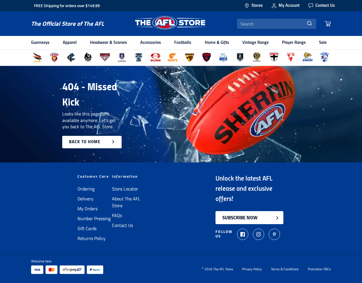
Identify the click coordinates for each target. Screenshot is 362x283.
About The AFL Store (126, 202)
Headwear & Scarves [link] (108, 42)
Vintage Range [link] (255, 42)
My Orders (87, 208)
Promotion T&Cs (319, 269)
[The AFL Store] (170, 23)
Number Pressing (94, 218)
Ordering (85, 188)
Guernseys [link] (40, 42)
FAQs (117, 215)
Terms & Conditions (285, 269)
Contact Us (122, 225)
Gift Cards (86, 228)
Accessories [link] (150, 42)
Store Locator (125, 188)
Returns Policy (91, 238)
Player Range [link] (294, 42)
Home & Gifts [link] (217, 42)
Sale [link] (323, 42)
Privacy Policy (252, 269)
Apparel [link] (70, 42)
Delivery (85, 198)
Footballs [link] (182, 42)
